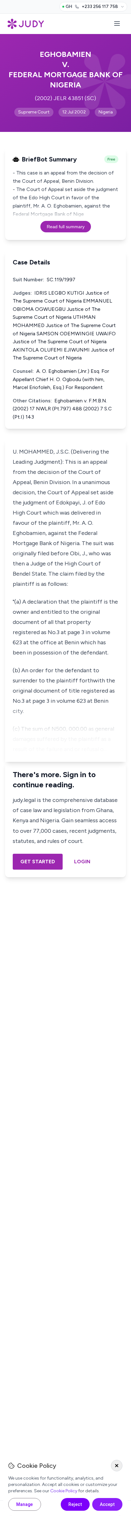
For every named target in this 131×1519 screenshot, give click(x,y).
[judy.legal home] (26, 24)
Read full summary (66, 226)
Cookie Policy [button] (63, 1491)
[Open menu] (117, 24)
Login (82, 862)
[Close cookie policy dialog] (116, 1465)
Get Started (37, 862)
